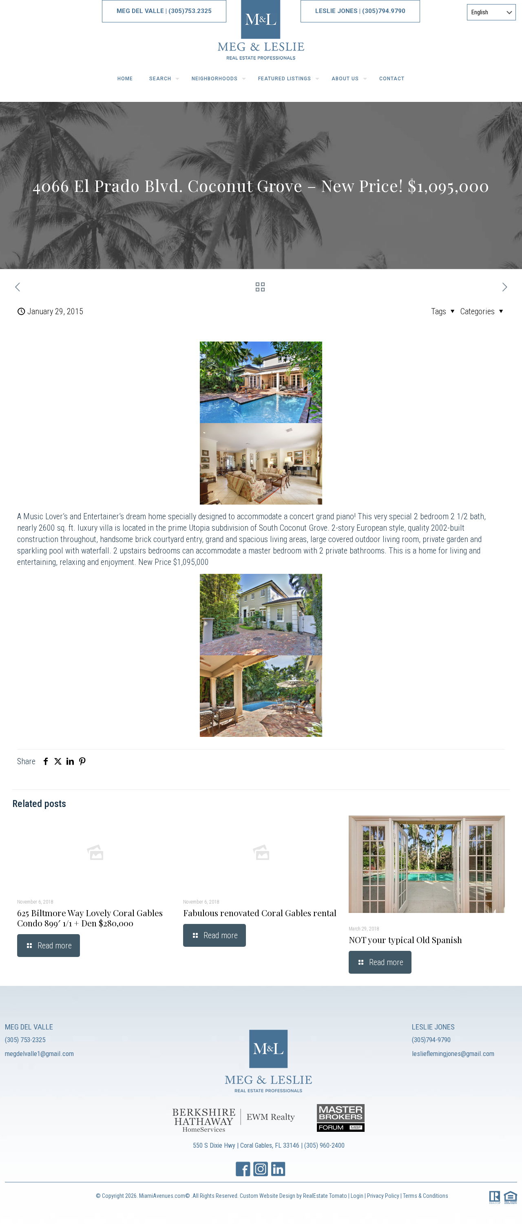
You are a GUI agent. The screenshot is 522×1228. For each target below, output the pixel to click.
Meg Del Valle (140, 11)
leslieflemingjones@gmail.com (453, 1053)
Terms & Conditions (425, 1196)
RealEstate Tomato (325, 1196)
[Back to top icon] (482, 1211)
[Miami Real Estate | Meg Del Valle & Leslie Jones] (261, 33)
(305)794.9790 (383, 11)
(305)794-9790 (431, 1040)
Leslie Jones (337, 11)
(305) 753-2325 (25, 1040)
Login (357, 1196)
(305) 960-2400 (324, 1145)
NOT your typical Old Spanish (405, 939)
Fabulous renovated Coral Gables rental (259, 912)
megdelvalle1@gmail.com (39, 1053)
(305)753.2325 (190, 11)
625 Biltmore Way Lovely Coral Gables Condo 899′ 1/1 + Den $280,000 (90, 917)
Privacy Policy (383, 1196)
